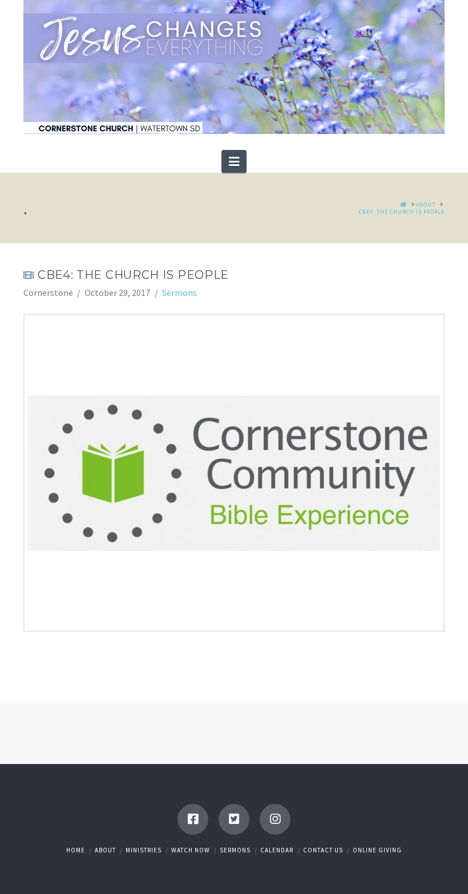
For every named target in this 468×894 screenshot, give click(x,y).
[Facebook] (192, 819)
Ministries (144, 850)
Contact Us (323, 850)
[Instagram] (275, 819)
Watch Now (190, 850)
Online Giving (377, 850)
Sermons (179, 292)
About (105, 850)
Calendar (276, 850)
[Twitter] (234, 819)
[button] (234, 161)
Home (75, 850)
